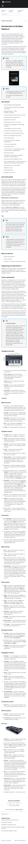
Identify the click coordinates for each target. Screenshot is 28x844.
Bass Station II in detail (6, 822)
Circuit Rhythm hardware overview (9, 830)
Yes (10, 803)
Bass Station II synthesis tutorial (8, 824)
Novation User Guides (6, 840)
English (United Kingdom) (20, 840)
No (17, 803)
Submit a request (19, 809)
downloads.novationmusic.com (15, 92)
